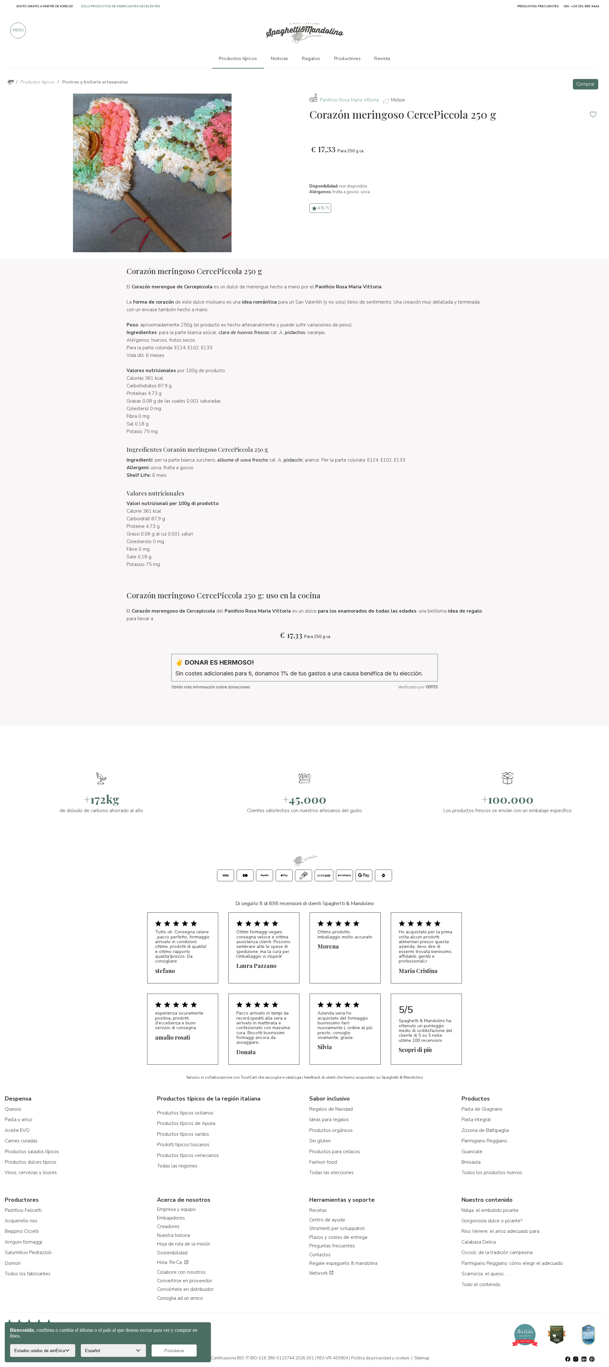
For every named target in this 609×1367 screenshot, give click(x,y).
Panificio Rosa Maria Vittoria (349, 100)
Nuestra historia (173, 1235)
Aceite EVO (17, 1130)
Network (319, 1273)
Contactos (320, 1255)
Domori (13, 1263)
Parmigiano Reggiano (484, 1141)
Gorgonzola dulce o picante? (492, 1221)
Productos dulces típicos (30, 1162)
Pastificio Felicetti (23, 1210)
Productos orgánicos (331, 1130)
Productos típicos (238, 58)
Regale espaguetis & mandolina (343, 1263)
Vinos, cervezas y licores (31, 1172)
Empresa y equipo (176, 1209)
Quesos (13, 1109)
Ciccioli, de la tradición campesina (497, 1252)
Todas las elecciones (331, 1172)
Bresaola (471, 1162)
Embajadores (171, 1218)
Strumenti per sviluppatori (337, 1228)
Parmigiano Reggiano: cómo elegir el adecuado (512, 1263)
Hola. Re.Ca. (170, 1262)
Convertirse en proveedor (184, 1281)
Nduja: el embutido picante (490, 1210)
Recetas (318, 1210)
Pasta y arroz (18, 1119)
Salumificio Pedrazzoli (28, 1252)
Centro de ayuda (327, 1220)
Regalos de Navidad (331, 1109)
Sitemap (421, 1358)
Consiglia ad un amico (180, 1298)
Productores (347, 58)
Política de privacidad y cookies (380, 1358)
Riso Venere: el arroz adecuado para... (502, 1231)
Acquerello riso (21, 1221)
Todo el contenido (481, 1284)
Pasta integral (476, 1119)
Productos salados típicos (32, 1151)
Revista (382, 58)
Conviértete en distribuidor (185, 1289)
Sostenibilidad (172, 1253)
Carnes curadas (21, 1141)
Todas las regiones (177, 1166)
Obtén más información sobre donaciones (210, 687)
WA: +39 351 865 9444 (581, 6)
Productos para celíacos (334, 1151)
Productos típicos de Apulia (186, 1123)
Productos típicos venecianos (188, 1155)
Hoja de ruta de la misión (183, 1244)
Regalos (311, 58)
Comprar (585, 84)
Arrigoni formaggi (23, 1242)
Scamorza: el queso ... (485, 1274)
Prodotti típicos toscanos (183, 1144)
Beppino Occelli (22, 1231)
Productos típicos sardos (183, 1134)
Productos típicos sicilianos (185, 1113)
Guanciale (472, 1151)
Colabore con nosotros (181, 1272)
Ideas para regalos (329, 1119)
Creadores (168, 1226)
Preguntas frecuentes (332, 1246)
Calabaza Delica (479, 1242)
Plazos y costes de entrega (338, 1237)
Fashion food (323, 1162)
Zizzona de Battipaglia (485, 1130)
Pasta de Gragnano (482, 1109)
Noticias (279, 58)
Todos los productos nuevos (492, 1172)
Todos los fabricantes (27, 1274)
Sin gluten (320, 1141)
